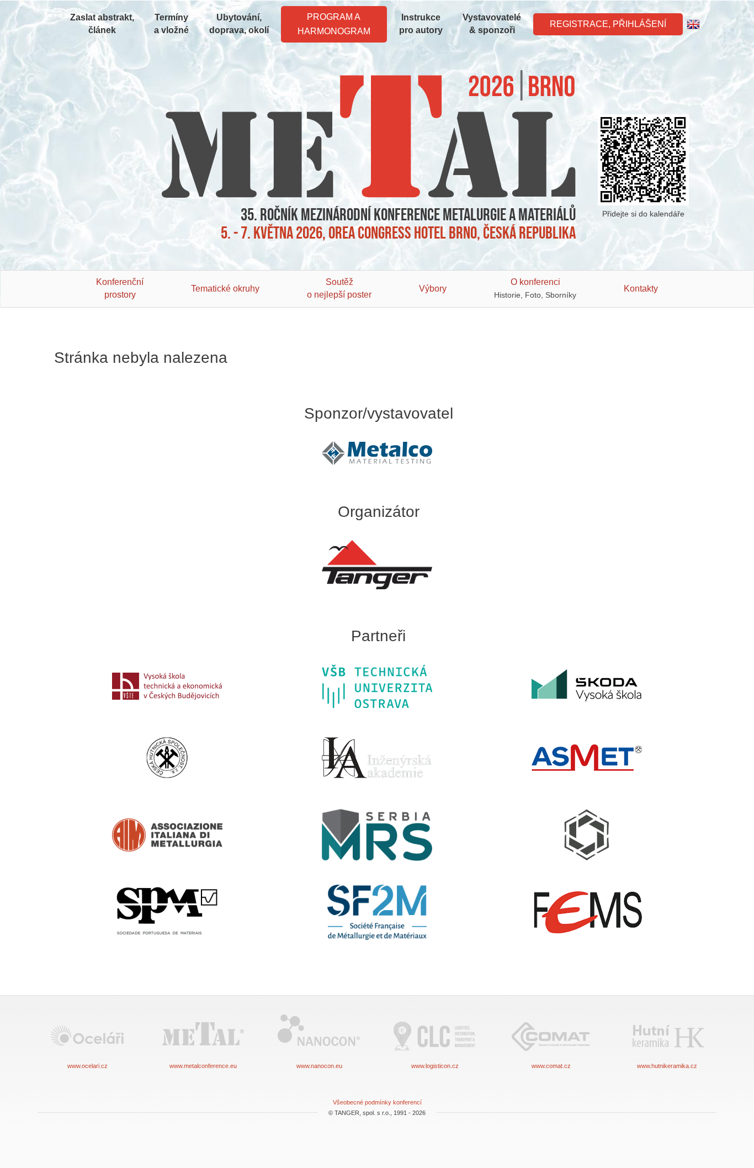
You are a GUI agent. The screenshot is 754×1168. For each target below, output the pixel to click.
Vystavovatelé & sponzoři (492, 24)
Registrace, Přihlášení (608, 24)
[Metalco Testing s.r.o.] (377, 453)
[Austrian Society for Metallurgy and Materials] (586, 757)
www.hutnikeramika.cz (667, 1066)
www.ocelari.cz (87, 1066)
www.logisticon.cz (435, 1066)
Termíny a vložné (171, 24)
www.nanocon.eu (319, 1066)
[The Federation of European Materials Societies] (586, 912)
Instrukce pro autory (421, 24)
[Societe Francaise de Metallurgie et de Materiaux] (377, 912)
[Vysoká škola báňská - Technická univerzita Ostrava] (377, 686)
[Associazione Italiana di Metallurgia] (167, 835)
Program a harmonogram (334, 24)
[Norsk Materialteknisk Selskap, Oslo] (586, 835)
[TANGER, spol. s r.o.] (377, 565)
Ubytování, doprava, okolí (239, 24)
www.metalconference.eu (203, 1066)
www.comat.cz (551, 1066)
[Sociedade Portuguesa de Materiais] (167, 912)
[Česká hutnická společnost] (167, 757)
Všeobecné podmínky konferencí (377, 1102)
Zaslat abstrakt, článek (102, 24)
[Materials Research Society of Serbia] (377, 835)
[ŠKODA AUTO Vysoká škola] (586, 686)
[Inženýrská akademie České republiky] (377, 758)
